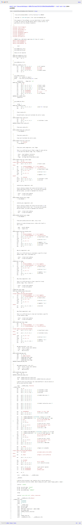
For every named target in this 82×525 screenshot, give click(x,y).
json (80, 523)
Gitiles (7, 523)
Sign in (79, 2)
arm (15, 6)
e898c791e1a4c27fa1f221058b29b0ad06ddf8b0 (41, 6)
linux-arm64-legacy (22, 6)
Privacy (11, 523)
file (36, 11)
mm (64, 6)
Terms (14, 523)
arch (58, 6)
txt (76, 523)
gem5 (11, 6)
